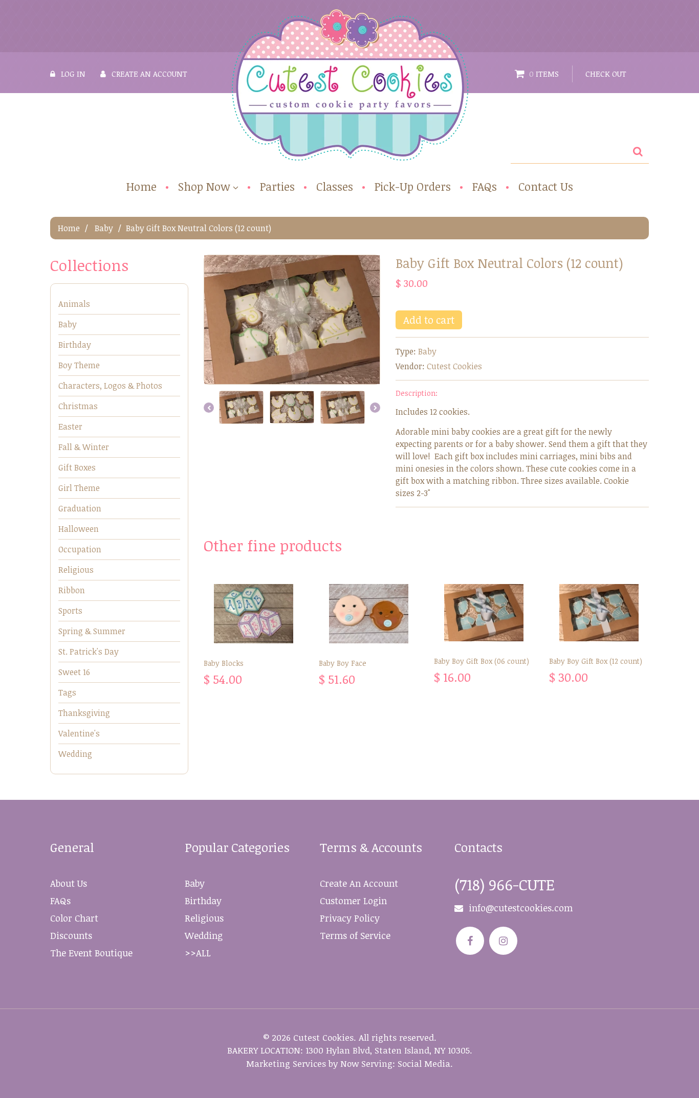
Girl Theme (79, 488)
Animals (74, 303)
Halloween (78, 528)
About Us (68, 883)
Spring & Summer (91, 631)
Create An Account (359, 883)
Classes (334, 186)
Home (141, 186)
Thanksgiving (84, 713)
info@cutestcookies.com (521, 908)
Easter (70, 426)
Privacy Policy (350, 918)
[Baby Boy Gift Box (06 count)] (484, 612)
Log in (73, 74)
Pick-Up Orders (413, 186)
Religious (76, 569)
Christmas (78, 406)
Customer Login (353, 900)
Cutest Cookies (454, 366)
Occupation (79, 549)
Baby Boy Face (342, 663)
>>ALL (198, 953)
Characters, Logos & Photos (110, 385)
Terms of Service (355, 935)
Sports (70, 610)
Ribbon (71, 590)
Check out (605, 74)
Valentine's (79, 733)
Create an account (149, 74)
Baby (104, 228)
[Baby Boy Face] (369, 613)
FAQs (484, 186)
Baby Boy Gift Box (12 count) (595, 661)
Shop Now (204, 187)
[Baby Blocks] (253, 613)
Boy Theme (79, 365)
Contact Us (545, 186)
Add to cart (428, 319)
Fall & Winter (83, 447)
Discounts (71, 935)
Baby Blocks (224, 663)
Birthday (74, 344)
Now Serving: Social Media (395, 1063)
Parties (277, 186)
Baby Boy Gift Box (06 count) (481, 661)
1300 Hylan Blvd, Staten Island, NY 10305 (387, 1050)
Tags (67, 692)
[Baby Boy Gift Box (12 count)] (599, 612)
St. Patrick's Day (88, 651)
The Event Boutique (91, 953)
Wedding (75, 753)
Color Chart (74, 918)
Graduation (79, 508)
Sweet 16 (74, 672)
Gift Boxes (77, 467)
